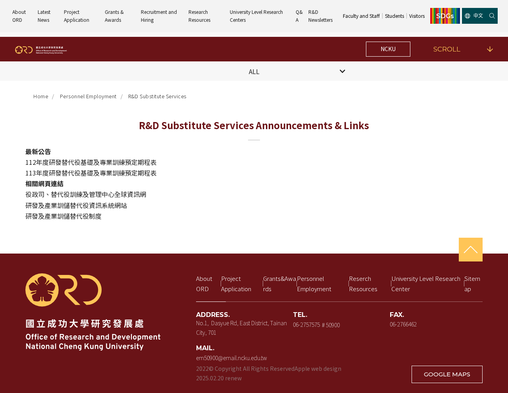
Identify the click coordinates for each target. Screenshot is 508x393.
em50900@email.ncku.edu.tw (231, 357)
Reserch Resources (363, 283)
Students (394, 15)
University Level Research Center (426, 283)
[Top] (471, 249)
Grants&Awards (279, 283)
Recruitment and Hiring (159, 15)
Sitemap (472, 283)
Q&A (299, 15)
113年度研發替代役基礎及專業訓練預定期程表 (91, 172)
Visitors (417, 15)
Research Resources (199, 15)
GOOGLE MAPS (447, 374)
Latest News (45, 15)
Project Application (76, 15)
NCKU (388, 49)
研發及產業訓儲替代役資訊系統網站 (76, 205)
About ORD (19, 15)
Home (40, 96)
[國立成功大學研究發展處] (41, 49)
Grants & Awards (115, 15)
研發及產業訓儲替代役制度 (63, 216)
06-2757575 (306, 324)
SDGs (445, 16)
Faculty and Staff (361, 15)
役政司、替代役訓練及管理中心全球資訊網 (85, 194)
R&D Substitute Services (157, 96)
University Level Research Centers (257, 15)
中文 (478, 16)
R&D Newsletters (320, 15)
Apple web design (317, 368)
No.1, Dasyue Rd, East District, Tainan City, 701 (242, 327)
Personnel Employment (88, 96)
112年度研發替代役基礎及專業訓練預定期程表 (91, 162)
